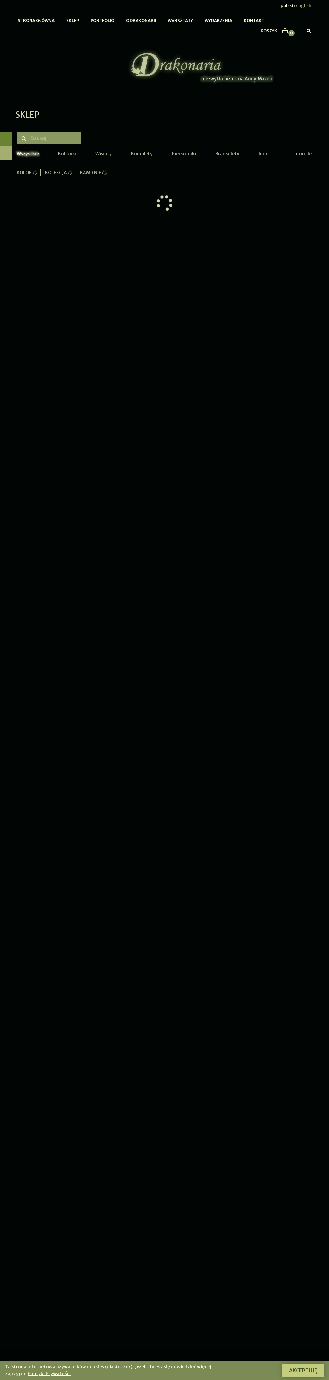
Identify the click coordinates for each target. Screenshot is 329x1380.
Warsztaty (180, 20)
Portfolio (102, 20)
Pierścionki (184, 154)
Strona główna (36, 20)
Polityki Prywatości (49, 1373)
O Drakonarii (141, 20)
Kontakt (254, 20)
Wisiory (103, 154)
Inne (263, 154)
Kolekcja (56, 173)
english (303, 5)
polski (287, 5)
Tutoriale (301, 154)
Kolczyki (67, 154)
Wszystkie (28, 154)
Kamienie (91, 173)
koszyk (269, 30)
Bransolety (227, 154)
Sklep (72, 20)
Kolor (25, 173)
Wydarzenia (218, 20)
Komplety (142, 154)
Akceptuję (303, 1370)
